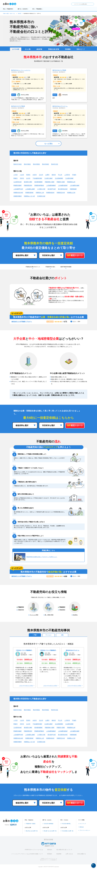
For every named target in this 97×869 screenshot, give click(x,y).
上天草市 (67, 175)
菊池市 (54, 175)
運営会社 (49, 849)
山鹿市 (47, 175)
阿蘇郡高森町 (17, 185)
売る (8, 9)
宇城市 (74, 175)
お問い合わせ (69, 854)
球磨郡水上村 (40, 192)
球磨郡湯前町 (29, 192)
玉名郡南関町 (59, 178)
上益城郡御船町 (51, 185)
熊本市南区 (45, 164)
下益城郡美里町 (37, 178)
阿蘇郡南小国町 (49, 182)
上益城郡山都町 (30, 189)
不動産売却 (21, 609)
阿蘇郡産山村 (71, 182)
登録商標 (58, 854)
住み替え (75, 614)
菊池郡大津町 (28, 182)
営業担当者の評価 (53, 49)
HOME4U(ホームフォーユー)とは (34, 849)
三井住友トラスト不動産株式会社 (24, 650)
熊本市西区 (36, 164)
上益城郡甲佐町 (18, 189)
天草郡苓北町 (41, 196)
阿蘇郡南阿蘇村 (39, 185)
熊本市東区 (27, 164)
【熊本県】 (20, 13)
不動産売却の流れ (50, 266)
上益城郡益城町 (74, 185)
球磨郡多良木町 (18, 192)
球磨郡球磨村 (17, 196)
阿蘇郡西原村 (28, 185)
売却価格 (68, 49)
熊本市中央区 (17, 164)
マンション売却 (34, 614)
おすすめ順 (15, 49)
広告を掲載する (81, 854)
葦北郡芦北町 (52, 189)
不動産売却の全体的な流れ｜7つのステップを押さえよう (41, 556)
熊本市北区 (54, 164)
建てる (23, 9)
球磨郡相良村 (50, 192)
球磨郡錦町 (73, 189)
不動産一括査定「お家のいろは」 (9, 13)
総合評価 (39, 49)
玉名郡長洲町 (69, 178)
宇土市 (60, 175)
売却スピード (81, 49)
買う (37, 9)
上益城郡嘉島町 (63, 185)
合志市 (28, 178)
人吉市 (22, 175)
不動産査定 (62, 609)
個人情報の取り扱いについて (64, 849)
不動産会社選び (33, 266)
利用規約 (49, 854)
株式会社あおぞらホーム (72, 650)
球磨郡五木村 (61, 192)
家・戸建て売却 (49, 614)
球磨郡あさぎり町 (29, 196)
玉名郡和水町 (17, 182)
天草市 (22, 178)
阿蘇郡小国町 (61, 182)
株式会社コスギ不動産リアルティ (22, 321)
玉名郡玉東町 (48, 178)
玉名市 (41, 175)
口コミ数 (28, 49)
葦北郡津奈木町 (63, 189)
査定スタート (75, 255)
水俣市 (35, 175)
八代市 (15, 175)
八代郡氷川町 (41, 189)
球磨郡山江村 (71, 192)
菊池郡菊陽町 (38, 182)
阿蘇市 (15, 178)
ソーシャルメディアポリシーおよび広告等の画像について (27, 854)
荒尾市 (28, 175)
